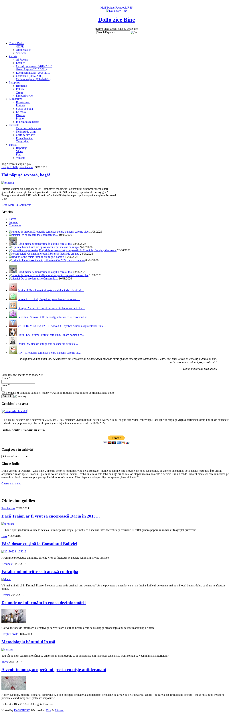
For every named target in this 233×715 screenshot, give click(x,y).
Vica (48, 710)
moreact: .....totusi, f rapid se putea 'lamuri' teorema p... (49, 299)
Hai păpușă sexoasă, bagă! (25, 175)
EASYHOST (21, 710)
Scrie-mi (21, 53)
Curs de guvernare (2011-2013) (34, 66)
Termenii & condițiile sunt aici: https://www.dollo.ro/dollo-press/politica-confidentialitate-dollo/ (59, 392)
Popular (13, 222)
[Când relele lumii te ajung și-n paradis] (14, 256)
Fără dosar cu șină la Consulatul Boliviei (39, 543)
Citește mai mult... (11, 483)
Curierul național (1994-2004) (33, 79)
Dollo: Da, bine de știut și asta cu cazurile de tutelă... (48, 343)
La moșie (21, 111)
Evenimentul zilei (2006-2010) (33, 72)
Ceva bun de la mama (28, 128)
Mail (103, 7)
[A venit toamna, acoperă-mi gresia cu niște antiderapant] (13, 689)
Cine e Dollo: (16, 43)
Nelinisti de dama (26, 131)
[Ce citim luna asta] (14, 411)
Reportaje (21, 147)
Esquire (20, 62)
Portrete (20, 105)
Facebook (121, 7)
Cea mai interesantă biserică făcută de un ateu (53, 253)
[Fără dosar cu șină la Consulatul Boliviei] (13, 551)
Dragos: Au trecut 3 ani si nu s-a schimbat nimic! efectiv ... (51, 308)
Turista (13, 144)
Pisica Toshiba (24, 138)
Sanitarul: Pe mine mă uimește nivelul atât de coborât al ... (51, 290)
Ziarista (13, 56)
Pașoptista (14, 82)
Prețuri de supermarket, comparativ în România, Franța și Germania (77, 250)
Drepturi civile (24, 95)
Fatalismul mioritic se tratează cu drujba (39, 571)
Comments (15, 225)
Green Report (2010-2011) (31, 69)
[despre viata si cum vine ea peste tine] (116, 10)
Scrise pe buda (24, 108)
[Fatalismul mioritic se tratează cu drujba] (6, 579)
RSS (130, 7)
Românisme (23, 102)
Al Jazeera (22, 59)
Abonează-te (23, 49)
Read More (7, 204)
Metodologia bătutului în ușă (28, 641)
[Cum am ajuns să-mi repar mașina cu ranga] (19, 247)
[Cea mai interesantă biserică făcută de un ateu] (17, 253)
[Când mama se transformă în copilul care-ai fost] (13, 243)
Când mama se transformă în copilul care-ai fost (45, 243)
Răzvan (59, 710)
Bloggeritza (15, 98)
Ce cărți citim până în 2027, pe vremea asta (60, 260)
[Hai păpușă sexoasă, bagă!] (7, 182)
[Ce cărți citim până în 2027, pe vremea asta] (22, 260)
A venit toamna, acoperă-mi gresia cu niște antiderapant (53, 669)
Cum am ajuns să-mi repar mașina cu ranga (54, 247)
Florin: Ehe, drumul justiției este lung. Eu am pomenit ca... (51, 334)
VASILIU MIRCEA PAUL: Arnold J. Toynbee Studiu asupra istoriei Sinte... (62, 325)
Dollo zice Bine (116, 19)
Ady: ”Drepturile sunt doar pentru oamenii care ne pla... (49, 352)
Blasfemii (21, 85)
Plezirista (14, 125)
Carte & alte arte (25, 134)
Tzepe (19, 92)
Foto (18, 154)
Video (19, 151)
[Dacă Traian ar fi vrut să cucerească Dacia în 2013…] (7, 523)
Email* (5, 385)
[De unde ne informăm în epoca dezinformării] (13, 622)
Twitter (110, 7)
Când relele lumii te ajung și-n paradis (42, 256)
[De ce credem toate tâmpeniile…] (14, 234)
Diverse (20, 115)
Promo (20, 118)
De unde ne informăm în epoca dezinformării (43, 602)
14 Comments (23, 204)
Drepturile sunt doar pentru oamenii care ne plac (60, 231)
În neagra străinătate (27, 121)
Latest (12, 218)
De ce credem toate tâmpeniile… (39, 234)
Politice (20, 89)
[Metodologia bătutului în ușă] (7, 649)
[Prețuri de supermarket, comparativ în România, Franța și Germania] (23, 250)
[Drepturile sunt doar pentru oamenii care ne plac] (21, 231)
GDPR (20, 46)
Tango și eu (22, 141)
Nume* (5, 378)
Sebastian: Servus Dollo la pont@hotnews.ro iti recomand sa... (53, 317)
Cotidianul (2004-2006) (29, 75)
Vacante (20, 157)
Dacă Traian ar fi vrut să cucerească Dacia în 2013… (50, 516)
